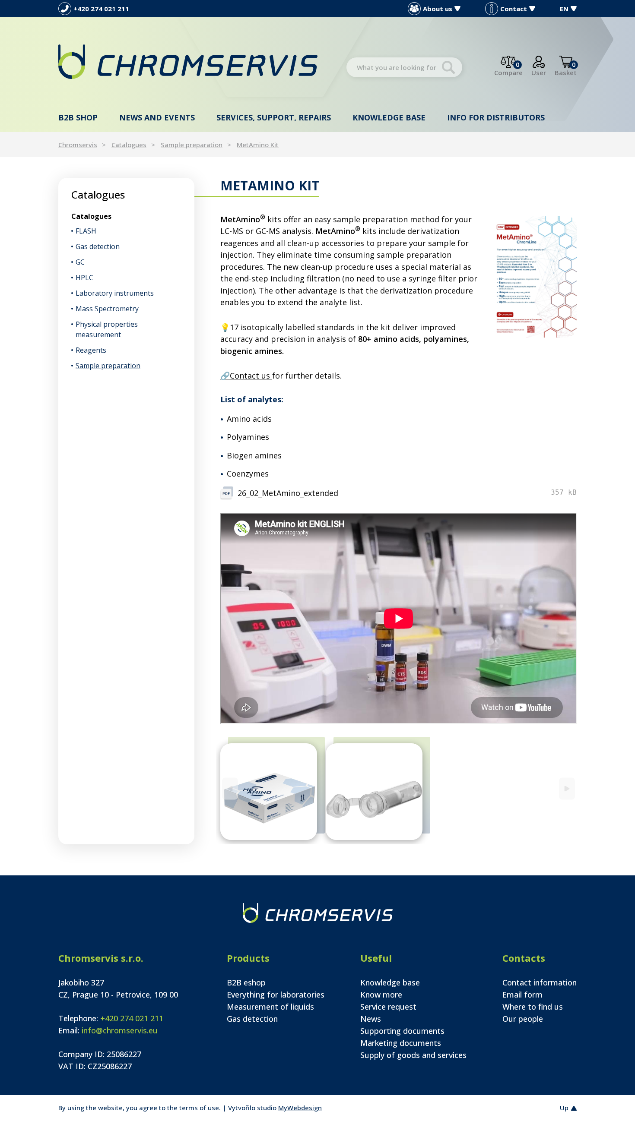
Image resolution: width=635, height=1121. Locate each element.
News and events (157, 117)
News (370, 1019)
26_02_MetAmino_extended (288, 493)
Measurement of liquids (270, 1006)
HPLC (84, 277)
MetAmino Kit (258, 144)
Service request (388, 1006)
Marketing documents (400, 1043)
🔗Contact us (246, 375)
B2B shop (78, 117)
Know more (381, 994)
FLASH (86, 231)
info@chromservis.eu (120, 1030)
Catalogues (128, 144)
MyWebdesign (300, 1107)
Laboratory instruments (115, 293)
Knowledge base (388, 117)
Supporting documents (402, 1031)
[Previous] (230, 788)
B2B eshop (246, 982)
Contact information (539, 982)
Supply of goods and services (413, 1055)
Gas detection (98, 246)
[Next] (567, 788)
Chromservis (77, 144)
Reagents (91, 350)
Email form (522, 994)
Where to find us (532, 1006)
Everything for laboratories (275, 994)
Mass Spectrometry (107, 308)
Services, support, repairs (273, 117)
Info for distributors (496, 117)
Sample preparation (191, 144)
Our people (522, 1019)
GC (80, 262)
